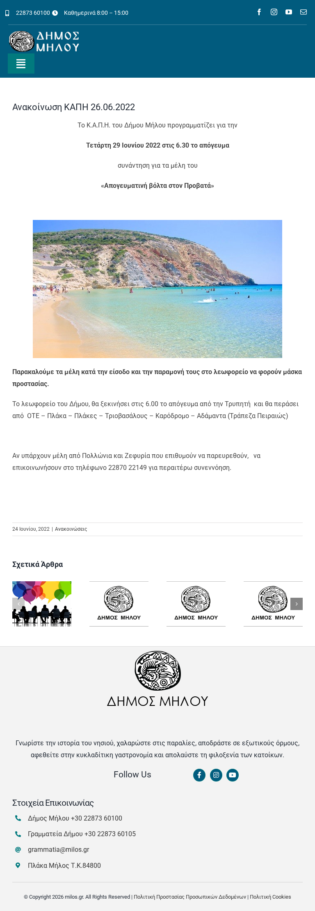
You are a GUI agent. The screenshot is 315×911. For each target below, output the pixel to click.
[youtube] (288, 12)
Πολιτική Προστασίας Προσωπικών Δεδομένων (190, 897)
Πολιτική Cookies (270, 897)
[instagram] (274, 12)
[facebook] (259, 12)
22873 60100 (33, 12)
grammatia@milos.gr (58, 849)
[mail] (303, 12)
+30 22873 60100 (96, 818)
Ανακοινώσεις (71, 529)
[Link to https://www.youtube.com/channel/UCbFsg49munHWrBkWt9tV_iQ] (232, 775)
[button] (18, 604)
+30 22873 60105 (110, 834)
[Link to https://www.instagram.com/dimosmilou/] (216, 775)
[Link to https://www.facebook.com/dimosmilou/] (199, 775)
